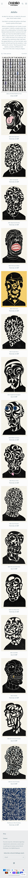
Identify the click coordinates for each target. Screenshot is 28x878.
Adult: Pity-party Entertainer (14, 566)
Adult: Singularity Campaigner (14, 394)
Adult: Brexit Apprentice (14, 136)
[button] (2, 3)
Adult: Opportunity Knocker (14, 222)
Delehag (12, 875)
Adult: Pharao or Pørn (14, 480)
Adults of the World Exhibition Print (14, 93)
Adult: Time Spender (14, 179)
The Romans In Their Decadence (14, 822)
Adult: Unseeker (14, 695)
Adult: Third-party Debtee (14, 265)
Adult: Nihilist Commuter (14, 437)
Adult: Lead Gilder (14, 652)
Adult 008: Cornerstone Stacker (14, 738)
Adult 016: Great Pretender (14, 781)
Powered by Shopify (17, 875)
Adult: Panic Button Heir (14, 609)
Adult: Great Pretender (14, 523)
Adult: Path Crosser (14, 308)
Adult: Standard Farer (14, 351)
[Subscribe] (23, 857)
